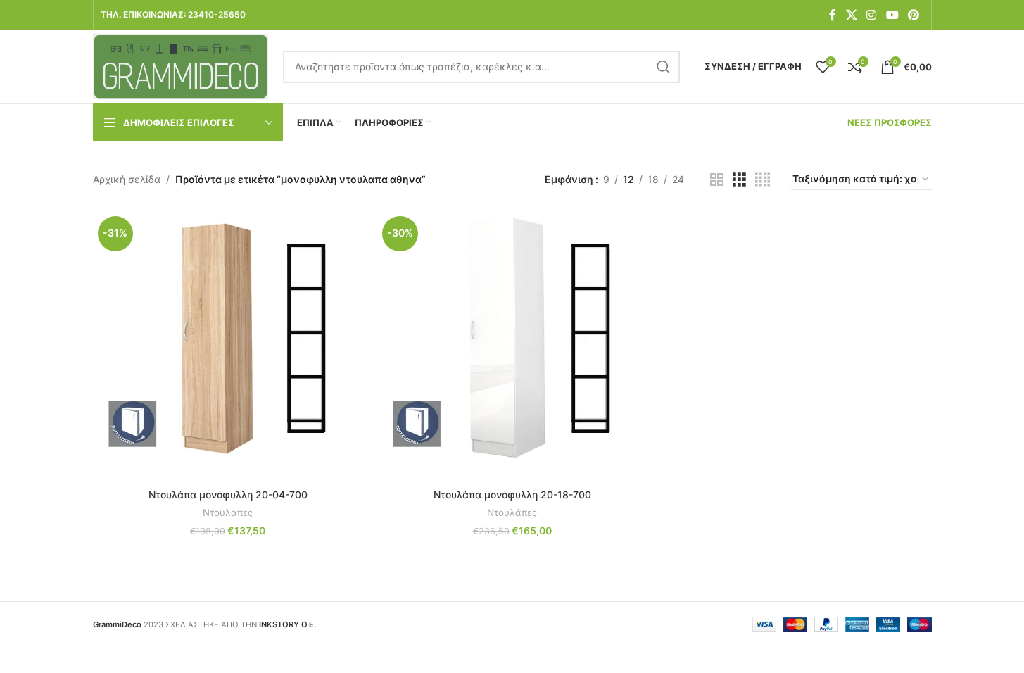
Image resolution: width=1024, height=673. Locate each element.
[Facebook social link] (832, 14)
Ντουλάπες (228, 512)
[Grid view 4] (762, 180)
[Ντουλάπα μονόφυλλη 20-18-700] (512, 346)
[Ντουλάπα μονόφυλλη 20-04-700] (228, 346)
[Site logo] (181, 65)
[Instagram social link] (871, 14)
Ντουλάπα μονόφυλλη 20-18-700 (512, 495)
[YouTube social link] (892, 14)
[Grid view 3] (739, 180)
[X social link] (851, 14)
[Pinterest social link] (913, 14)
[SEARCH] (663, 67)
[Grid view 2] (716, 180)
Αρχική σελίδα (126, 179)
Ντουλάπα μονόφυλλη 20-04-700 (228, 495)
